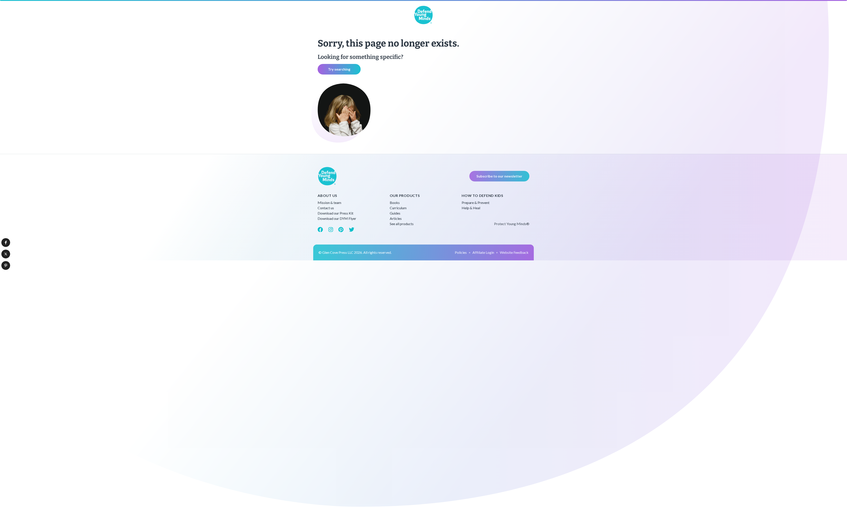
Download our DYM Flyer (337, 218)
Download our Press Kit (335, 213)
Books (395, 202)
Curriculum (398, 208)
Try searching (339, 69)
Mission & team (329, 202)
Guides (395, 213)
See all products (402, 224)
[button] (5, 242)
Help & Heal (471, 208)
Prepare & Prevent (475, 202)
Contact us (326, 208)
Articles (396, 218)
